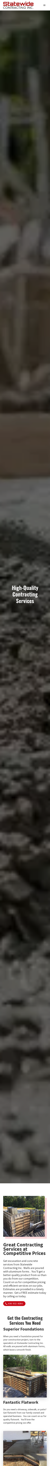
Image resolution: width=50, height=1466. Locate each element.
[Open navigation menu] (44, 5)
